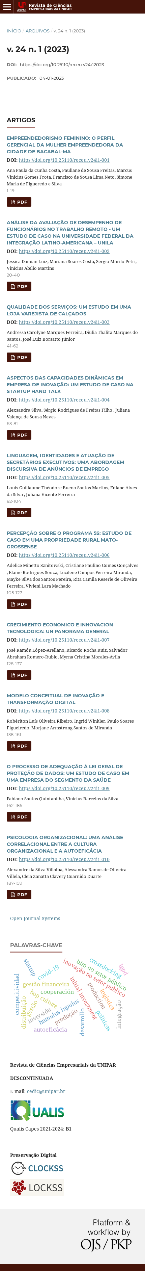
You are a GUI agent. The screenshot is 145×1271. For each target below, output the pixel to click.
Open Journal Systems (35, 918)
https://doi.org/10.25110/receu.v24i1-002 (64, 251)
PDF (21, 202)
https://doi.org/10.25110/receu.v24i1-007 (64, 640)
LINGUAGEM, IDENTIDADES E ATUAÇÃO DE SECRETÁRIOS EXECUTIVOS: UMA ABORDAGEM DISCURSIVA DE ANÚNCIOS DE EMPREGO (65, 462)
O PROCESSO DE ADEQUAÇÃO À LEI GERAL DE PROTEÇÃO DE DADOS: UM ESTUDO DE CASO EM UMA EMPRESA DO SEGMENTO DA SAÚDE (68, 773)
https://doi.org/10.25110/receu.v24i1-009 (64, 788)
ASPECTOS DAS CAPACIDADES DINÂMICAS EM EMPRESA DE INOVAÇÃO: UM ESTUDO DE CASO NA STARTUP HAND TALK (70, 384)
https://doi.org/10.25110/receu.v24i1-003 (64, 322)
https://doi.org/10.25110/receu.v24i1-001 (64, 160)
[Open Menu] (6, 7)
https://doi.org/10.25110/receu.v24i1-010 (64, 859)
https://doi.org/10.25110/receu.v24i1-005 (64, 477)
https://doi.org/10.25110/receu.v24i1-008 (64, 710)
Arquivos (38, 30)
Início (14, 30)
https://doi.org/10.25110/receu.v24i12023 (62, 64)
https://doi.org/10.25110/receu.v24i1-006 (64, 555)
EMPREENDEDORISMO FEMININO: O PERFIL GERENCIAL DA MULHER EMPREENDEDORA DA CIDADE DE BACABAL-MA (65, 145)
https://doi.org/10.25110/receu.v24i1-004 (64, 399)
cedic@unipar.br (46, 1091)
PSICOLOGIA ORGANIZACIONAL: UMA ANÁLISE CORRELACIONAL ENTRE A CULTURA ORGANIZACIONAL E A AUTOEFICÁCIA (65, 844)
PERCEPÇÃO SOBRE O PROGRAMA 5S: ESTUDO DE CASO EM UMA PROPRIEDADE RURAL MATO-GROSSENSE (69, 540)
